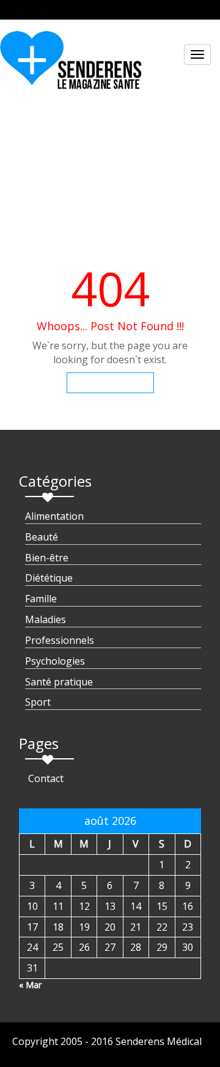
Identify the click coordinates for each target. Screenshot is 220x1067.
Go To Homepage (110, 382)
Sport (38, 702)
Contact (46, 778)
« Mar (30, 985)
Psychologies (55, 661)
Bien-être (46, 557)
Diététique (49, 578)
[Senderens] (78, 65)
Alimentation (54, 516)
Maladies (45, 619)
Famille (41, 598)
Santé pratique (59, 682)
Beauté (41, 537)
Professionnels (59, 640)
